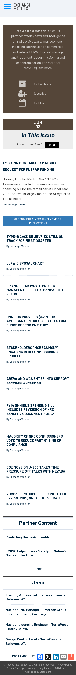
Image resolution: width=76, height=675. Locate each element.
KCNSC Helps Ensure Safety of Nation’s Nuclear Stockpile (36, 553)
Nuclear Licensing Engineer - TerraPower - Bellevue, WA (38, 626)
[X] (48, 657)
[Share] (71, 657)
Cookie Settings (15, 668)
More (38, 569)
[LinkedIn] (56, 657)
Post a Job (19, 656)
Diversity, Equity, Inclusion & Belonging (47, 668)
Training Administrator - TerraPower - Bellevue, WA (35, 597)
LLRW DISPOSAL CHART (25, 263)
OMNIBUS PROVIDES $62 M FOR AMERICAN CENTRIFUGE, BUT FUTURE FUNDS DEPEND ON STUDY (36, 321)
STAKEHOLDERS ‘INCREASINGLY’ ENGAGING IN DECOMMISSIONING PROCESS (32, 351)
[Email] (63, 657)
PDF (50, 145)
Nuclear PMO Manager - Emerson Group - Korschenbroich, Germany (37, 612)
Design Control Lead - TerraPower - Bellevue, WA (33, 641)
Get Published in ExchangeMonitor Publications (38, 221)
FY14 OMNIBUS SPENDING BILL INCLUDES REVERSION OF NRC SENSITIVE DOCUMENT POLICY (30, 409)
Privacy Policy (64, 664)
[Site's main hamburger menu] (7, 7)
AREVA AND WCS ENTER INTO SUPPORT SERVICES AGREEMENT (37, 380)
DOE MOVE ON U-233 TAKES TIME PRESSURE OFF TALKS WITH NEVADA (35, 469)
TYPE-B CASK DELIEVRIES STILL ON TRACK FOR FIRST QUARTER (34, 238)
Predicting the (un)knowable (28, 537)
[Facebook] (40, 657)
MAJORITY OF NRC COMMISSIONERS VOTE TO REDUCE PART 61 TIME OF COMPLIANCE (34, 440)
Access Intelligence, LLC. (20, 664)
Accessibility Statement (38, 671)
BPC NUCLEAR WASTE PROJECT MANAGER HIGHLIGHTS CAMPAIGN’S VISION (34, 290)
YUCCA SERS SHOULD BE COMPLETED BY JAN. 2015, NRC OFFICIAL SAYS (36, 496)
